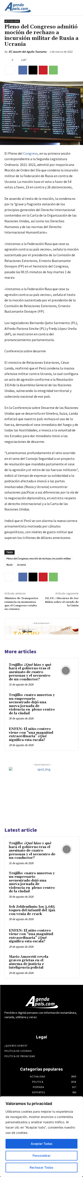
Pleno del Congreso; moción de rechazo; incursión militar (38, 558)
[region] (41, 1136)
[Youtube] (61, 1025)
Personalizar (41, 1155)
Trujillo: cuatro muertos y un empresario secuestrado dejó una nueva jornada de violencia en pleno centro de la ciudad (32, 704)
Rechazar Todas (41, 1167)
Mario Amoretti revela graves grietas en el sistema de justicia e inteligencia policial (28, 962)
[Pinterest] (43, 70)
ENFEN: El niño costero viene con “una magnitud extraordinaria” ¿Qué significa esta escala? (31, 734)
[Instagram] (30, 1025)
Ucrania (21, 564)
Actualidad (12, 21)
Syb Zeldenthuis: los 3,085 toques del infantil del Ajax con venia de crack (32, 910)
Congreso (30, 153)
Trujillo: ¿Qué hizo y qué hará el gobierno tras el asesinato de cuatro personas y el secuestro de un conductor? (30, 672)
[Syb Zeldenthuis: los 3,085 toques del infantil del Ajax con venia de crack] (66, 912)
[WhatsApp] (53, 70)
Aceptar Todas (41, 1143)
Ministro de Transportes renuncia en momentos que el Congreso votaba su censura (21, 604)
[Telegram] (37, 1025)
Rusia (9, 564)
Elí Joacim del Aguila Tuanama (27, 52)
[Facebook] (22, 70)
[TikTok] (45, 1025)
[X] (33, 70)
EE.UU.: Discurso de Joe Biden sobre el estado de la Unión (62, 602)
